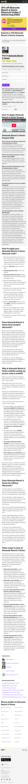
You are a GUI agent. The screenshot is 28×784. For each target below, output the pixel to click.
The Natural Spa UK (5, 737)
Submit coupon (6, 85)
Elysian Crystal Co (4, 719)
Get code (14, 28)
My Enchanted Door (19, 711)
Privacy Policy (10, 782)
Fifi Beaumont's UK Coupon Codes (11, 692)
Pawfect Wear (17, 737)
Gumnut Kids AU (18, 715)
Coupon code (5, 72)
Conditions (4, 79)
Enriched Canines (4, 726)
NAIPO (2, 722)
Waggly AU (17, 741)
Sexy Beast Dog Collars (6, 741)
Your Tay (16, 719)
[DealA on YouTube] (7, 780)
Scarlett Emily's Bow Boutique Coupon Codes (14, 697)
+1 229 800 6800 (7, 775)
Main (2, 5)
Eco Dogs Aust (18, 730)
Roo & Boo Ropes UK (5, 734)
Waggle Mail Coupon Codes (9, 685)
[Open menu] (23, 1)
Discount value (5, 76)
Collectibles (8, 61)
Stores (5, 5)
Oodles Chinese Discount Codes (10, 683)
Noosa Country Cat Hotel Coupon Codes (13, 690)
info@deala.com (6, 777)
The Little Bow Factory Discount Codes (12, 694)
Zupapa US (17, 722)
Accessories (14, 61)
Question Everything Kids (6, 707)
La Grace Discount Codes (9, 688)
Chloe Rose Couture (19, 707)
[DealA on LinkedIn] (9, 780)
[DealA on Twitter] (2, 780)
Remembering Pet (18, 734)
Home (4, 61)
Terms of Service (4, 782)
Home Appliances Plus (19, 726)
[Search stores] (25, 1)
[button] (14, 22)
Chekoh (2, 715)
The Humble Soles (4, 711)
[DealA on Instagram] (4, 780)
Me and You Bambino (5, 730)
